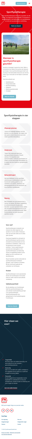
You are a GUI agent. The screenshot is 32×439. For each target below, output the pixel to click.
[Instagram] (7, 410)
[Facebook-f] (3, 410)
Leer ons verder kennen (10, 388)
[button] (29, 3)
